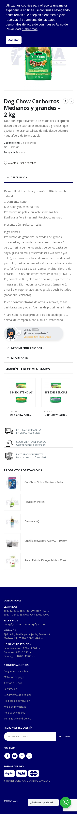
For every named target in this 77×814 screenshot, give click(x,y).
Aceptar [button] (13, 40)
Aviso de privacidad (15, 706)
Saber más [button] (30, 29)
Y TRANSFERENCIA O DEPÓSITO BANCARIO (27, 780)
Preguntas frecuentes (16, 671)
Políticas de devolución (17, 700)
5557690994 (27, 614)
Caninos (20, 151)
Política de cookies (14, 712)
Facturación (10, 688)
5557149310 (42, 610)
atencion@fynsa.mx (34, 624)
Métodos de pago (14, 677)
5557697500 (11, 610)
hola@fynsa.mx (12, 624)
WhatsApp (29, 756)
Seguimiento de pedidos (18, 694)
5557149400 (27, 610)
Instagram (22, 756)
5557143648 (11, 614)
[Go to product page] (12, 483)
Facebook (7, 756)
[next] (71, 101)
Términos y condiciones (17, 718)
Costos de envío (13, 682)
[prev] (65, 101)
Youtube (15, 756)
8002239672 (42, 614)
